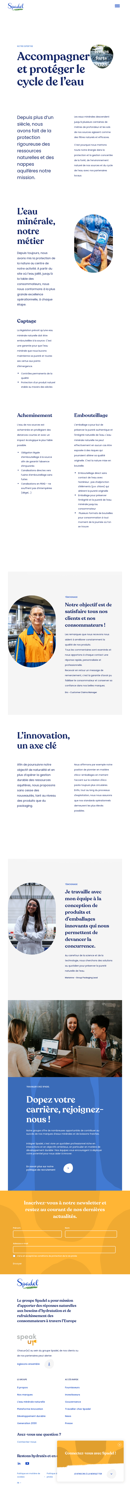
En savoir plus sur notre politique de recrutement (40, 1168)
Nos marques (25, 1394)
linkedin (19, 1463)
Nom (67, 1228)
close (119, 1444)
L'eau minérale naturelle (31, 1401)
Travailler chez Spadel (78, 1409)
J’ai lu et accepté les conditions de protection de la (47, 1256)
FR (18, 1482)
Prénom (17, 1228)
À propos (22, 1387)
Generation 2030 (27, 1423)
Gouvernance (73, 1401)
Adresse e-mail (20, 1243)
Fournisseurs (72, 1387)
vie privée (72, 1256)
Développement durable (31, 1416)
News (68, 1416)
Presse (69, 1423)
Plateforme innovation (30, 1409)
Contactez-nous (26, 1441)
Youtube (27, 1463)
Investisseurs (72, 1394)
